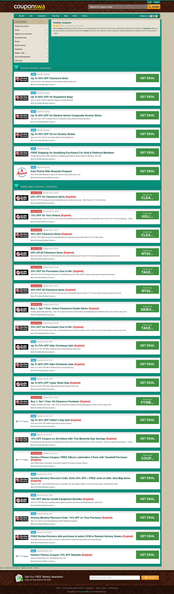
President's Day (20, 37)
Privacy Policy (113, 588)
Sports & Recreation (13, 568)
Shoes (17, 30)
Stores (84, 16)
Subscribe (151, 577)
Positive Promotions (140, 10)
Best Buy (55, 16)
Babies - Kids (20, 53)
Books (17, 41)
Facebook (149, 16)
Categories (42, 16)
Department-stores (22, 26)
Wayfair (21, 16)
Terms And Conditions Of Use (73, 588)
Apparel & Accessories (23, 34)
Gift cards (18, 60)
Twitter (151, 16)
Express (115, 10)
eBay (102, 10)
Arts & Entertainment (22, 57)
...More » (130, 218)
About (98, 588)
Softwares (18, 49)
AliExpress (123, 10)
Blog (66, 16)
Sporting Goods (27, 568)
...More (55, 33)
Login (149, 2)
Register (156, 2)
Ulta (31, 16)
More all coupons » (43, 84)
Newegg (108, 10)
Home (2, 568)
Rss (156, 16)
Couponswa (146, 28)
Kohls (75, 16)
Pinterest (153, 16)
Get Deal (147, 78)
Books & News (20, 45)
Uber (130, 10)
